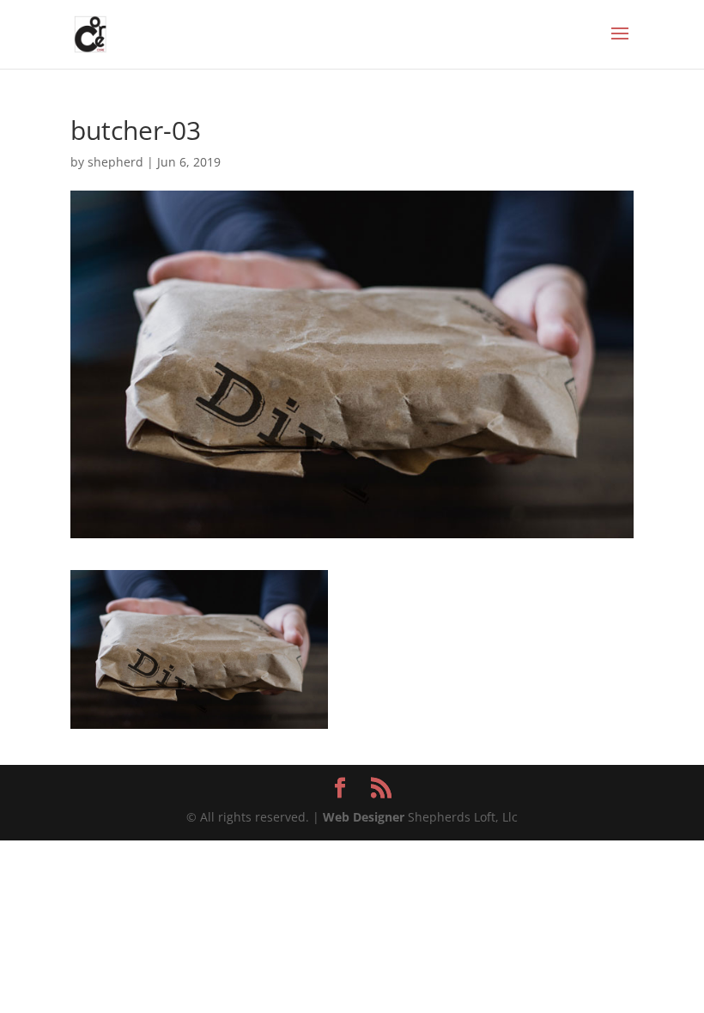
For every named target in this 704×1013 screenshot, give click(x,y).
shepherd (115, 162)
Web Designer (363, 817)
